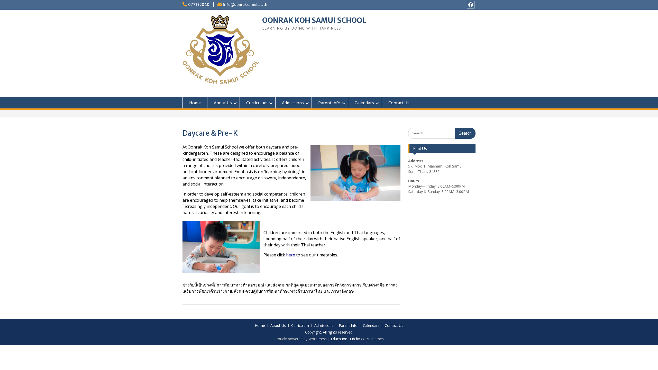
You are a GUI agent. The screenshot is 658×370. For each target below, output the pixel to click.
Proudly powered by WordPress (300, 338)
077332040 (198, 4)
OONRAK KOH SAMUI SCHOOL (314, 20)
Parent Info (329, 103)
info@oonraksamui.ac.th (245, 4)
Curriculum (257, 103)
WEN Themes (372, 338)
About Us (223, 103)
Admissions (293, 103)
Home (195, 103)
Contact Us (398, 103)
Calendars (364, 103)
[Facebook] (470, 4)
